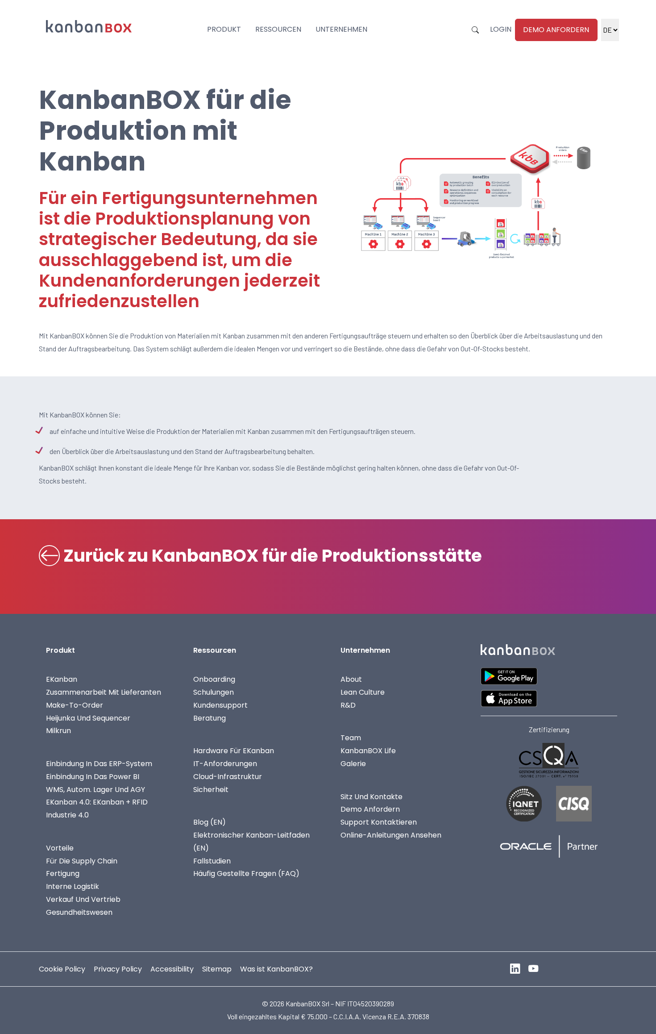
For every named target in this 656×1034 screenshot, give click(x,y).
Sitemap (217, 969)
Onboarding (214, 679)
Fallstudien (212, 861)
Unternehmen (341, 29)
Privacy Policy (118, 969)
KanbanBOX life (368, 751)
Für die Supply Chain (81, 861)
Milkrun (58, 730)
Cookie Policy (62, 969)
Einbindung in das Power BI (92, 776)
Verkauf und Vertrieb (83, 899)
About (351, 679)
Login (500, 29)
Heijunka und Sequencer (88, 718)
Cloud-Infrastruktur (227, 776)
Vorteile (60, 848)
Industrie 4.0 (67, 815)
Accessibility (172, 969)
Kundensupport (220, 705)
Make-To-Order (74, 705)
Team (350, 738)
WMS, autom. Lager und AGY (95, 789)
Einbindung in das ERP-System (99, 764)
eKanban (61, 679)
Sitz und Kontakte (371, 797)
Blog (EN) (209, 822)
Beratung (209, 718)
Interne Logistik (72, 886)
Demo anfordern (556, 30)
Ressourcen (278, 29)
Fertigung (62, 873)
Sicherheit (210, 789)
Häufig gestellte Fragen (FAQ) (246, 873)
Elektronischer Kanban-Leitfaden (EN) (251, 841)
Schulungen (213, 692)
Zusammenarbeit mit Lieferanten (103, 692)
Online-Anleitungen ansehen (390, 835)
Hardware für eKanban (233, 751)
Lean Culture (362, 692)
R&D (348, 705)
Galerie (353, 764)
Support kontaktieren (378, 822)
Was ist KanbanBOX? (276, 969)
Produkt (224, 29)
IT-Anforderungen (225, 764)
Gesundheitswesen (79, 912)
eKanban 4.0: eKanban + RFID (97, 802)
